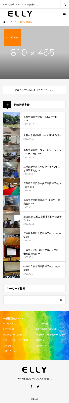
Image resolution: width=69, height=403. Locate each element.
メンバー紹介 (42, 323)
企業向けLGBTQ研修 (12, 334)
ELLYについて (9, 323)
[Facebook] (31, 386)
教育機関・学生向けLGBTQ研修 (50, 334)
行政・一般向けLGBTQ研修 (15, 340)
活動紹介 (40, 340)
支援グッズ (41, 345)
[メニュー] (64, 14)
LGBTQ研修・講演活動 (46, 329)
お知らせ (7, 345)
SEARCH (64, 4)
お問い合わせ (9, 351)
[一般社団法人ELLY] (20, 14)
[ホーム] (4, 22)
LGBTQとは (8, 329)
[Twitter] (38, 386)
